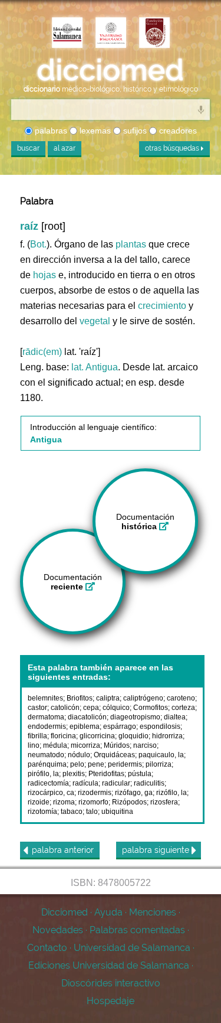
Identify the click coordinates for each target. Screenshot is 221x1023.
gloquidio (133, 736)
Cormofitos (150, 707)
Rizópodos (129, 802)
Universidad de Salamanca (132, 947)
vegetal (95, 321)
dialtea (175, 717)
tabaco (72, 811)
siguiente (157, 850)
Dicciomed (64, 912)
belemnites (45, 698)
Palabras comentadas (137, 930)
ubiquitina (117, 811)
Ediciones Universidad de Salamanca (108, 965)
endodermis (47, 726)
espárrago (119, 726)
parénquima (47, 764)
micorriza (85, 745)
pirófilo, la (43, 774)
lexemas (94, 130)
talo (92, 811)
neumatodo (46, 755)
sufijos (134, 130)
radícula (85, 783)
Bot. (38, 244)
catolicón (65, 707)
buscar (28, 148)
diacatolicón (87, 717)
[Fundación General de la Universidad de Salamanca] (154, 34)
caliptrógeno (143, 698)
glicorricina (97, 736)
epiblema (85, 726)
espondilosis (160, 726)
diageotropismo (135, 717)
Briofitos (80, 698)
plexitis (73, 774)
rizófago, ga (134, 793)
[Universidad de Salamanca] (110, 34)
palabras (49, 130)
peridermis (125, 764)
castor (37, 707)
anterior (63, 850)
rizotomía (42, 811)
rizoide (39, 802)
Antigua (101, 367)
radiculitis (149, 783)
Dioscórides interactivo (110, 983)
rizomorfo (93, 802)
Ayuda (108, 912)
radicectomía (48, 783)
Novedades (57, 930)
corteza (183, 707)
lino (33, 745)
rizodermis (94, 793)
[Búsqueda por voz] (201, 109)
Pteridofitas (106, 774)
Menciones (152, 912)
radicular (116, 783)
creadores (177, 130)
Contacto (47, 947)
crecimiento (162, 306)
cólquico (116, 707)
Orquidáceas (114, 755)
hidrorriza (167, 736)
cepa (91, 707)
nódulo (79, 755)
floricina (63, 736)
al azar (64, 148)
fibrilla (37, 736)
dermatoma (46, 717)
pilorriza (158, 764)
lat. (77, 367)
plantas (131, 244)
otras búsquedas (173, 148)
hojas (44, 275)
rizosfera (164, 802)
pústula (139, 774)
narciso (145, 745)
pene (96, 764)
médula (55, 745)
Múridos (117, 745)
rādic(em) (42, 352)
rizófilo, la (171, 793)
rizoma (64, 802)
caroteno (181, 698)
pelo (77, 764)
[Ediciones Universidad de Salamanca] (67, 34)
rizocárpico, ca (51, 793)
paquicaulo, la (161, 755)
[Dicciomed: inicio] (110, 70)
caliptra (108, 698)
